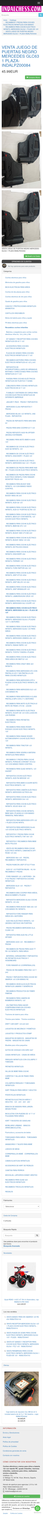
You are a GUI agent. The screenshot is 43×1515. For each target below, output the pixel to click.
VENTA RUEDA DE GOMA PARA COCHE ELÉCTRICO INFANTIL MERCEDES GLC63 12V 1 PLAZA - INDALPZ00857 (22, 1335)
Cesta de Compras (10, 1215)
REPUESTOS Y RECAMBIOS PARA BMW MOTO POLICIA (20, 842)
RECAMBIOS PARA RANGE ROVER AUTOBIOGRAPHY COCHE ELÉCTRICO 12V (20, 738)
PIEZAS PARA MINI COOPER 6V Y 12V (20, 428)
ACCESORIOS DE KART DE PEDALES (19, 1165)
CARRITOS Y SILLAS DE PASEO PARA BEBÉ (19, 1077)
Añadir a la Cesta (33, 256)
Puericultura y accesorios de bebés (18, 1132)
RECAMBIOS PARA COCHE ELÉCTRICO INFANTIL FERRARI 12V (20, 560)
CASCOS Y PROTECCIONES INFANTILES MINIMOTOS (20, 307)
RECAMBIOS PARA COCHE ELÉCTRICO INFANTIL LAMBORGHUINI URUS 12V (20, 595)
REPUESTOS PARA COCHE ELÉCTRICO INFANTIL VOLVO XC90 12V (20, 805)
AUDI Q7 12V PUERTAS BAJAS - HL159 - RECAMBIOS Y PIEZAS (20, 870)
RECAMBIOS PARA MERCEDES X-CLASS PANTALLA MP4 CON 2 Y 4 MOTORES (21, 697)
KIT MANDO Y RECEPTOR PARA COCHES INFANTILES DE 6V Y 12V (21, 340)
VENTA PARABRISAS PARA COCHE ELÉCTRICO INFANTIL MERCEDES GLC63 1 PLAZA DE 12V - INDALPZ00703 (22, 1353)
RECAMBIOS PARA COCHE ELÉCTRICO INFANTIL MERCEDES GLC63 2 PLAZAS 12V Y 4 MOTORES (20, 619)
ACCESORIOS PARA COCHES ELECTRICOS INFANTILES (17, 347)
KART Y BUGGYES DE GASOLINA (17, 1121)
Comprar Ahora (34, 77)
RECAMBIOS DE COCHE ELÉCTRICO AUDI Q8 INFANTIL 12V (19, 447)
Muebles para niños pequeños (16, 1045)
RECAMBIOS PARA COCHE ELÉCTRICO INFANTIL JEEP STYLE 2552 (20, 574)
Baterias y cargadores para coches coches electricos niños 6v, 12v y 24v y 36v (21, 333)
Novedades (8, 1253)
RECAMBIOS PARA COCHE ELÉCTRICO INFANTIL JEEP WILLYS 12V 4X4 (20, 581)
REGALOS (9, 1191)
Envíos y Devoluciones (11, 1433)
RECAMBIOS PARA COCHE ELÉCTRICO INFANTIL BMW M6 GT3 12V (20, 524)
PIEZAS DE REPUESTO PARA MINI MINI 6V (20, 422)
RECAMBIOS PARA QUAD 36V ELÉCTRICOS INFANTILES (16, 1181)
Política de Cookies (10, 1446)
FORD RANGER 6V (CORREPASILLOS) (20, 965)
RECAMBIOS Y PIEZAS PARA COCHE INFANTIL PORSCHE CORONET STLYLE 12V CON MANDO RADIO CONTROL (20, 761)
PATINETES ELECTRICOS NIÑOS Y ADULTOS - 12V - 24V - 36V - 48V (18, 1100)
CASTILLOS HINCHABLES (15, 313)
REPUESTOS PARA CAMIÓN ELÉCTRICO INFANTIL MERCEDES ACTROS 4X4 (21, 791)
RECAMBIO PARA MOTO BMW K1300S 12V (20, 440)
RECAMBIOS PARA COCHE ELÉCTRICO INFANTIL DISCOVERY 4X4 (20, 553)
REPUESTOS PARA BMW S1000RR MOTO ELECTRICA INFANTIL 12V (21, 784)
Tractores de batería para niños (16, 1014)
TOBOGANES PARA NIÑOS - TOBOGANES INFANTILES (21, 1138)
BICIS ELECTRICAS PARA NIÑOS (17, 287)
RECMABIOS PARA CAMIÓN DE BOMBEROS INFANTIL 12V (17, 999)
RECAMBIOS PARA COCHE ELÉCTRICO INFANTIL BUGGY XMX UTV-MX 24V (20, 532)
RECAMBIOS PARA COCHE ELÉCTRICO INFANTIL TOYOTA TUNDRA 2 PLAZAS (20, 651)
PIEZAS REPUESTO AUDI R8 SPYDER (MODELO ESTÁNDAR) (20, 433)
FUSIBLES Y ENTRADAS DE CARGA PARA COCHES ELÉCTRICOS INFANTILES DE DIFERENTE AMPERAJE (21, 395)
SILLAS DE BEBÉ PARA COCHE (17, 1071)
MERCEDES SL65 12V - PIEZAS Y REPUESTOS (18, 887)
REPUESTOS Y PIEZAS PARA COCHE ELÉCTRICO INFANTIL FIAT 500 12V (19, 835)
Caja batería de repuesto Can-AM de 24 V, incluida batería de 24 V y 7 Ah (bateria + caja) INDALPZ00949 (21, 1414)
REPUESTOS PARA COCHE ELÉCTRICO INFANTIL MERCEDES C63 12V (20, 798)
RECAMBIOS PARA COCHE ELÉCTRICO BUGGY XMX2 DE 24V (20, 494)
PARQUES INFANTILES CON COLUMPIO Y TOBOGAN (21, 1060)
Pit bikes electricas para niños (16, 323)
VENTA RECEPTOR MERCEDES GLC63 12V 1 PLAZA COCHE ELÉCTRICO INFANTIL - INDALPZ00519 (22, 1326)
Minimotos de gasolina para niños (17, 282)
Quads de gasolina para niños (16, 301)
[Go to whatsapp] (37, 1508)
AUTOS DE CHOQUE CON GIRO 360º (19, 1050)
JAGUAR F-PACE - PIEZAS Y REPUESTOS (21, 402)
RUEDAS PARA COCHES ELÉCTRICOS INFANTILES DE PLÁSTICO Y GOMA (20, 379)
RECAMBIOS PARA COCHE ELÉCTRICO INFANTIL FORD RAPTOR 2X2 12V (20, 567)
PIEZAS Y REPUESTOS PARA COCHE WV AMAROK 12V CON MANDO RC (21, 978)
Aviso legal (7, 1437)
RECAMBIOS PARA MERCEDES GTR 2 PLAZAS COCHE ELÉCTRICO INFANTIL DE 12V (21, 682)
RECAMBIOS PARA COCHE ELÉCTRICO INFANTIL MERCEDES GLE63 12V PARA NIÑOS (20, 628)
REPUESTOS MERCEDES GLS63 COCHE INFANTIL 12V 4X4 (21, 901)
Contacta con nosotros (11, 1455)
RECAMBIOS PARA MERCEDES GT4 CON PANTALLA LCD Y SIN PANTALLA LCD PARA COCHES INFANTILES (21, 673)
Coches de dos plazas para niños (17, 292)
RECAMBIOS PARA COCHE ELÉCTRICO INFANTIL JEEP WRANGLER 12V (20, 588)
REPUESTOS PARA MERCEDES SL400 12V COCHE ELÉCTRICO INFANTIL (20, 828)
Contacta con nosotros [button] (22, 1496)
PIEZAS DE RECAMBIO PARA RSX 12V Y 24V (20, 971)
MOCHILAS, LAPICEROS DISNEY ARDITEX (21, 1175)
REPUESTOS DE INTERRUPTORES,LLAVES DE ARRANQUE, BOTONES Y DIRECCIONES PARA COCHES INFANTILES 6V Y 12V (21, 370)
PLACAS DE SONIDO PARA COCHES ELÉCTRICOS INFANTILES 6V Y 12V (19, 354)
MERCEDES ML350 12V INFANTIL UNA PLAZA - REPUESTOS (20, 415)
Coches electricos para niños (15, 277)
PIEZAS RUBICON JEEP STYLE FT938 (20, 864)
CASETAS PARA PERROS (14, 1170)
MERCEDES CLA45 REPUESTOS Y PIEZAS (18, 408)
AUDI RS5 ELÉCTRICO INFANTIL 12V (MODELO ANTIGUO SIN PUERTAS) (19, 922)
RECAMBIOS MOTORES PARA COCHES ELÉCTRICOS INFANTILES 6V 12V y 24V (20, 361)
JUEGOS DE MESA (12, 1149)
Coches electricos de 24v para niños (18, 296)
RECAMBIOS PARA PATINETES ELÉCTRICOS (17, 721)
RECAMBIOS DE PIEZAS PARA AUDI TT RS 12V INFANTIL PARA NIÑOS (20, 950)
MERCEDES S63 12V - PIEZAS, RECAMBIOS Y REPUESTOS (17, 858)
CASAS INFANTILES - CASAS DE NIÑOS (20, 1055)
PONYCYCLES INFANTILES (15, 1095)
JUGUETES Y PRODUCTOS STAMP (18, 1033)
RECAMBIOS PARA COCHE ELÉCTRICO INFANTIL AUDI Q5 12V (20, 501)
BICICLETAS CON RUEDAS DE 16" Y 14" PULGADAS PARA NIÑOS (20, 1114)
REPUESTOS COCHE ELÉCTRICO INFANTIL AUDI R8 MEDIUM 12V (18, 777)
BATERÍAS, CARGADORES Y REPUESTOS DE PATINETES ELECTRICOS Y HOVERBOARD (21, 958)
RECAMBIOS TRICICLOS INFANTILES (19, 1187)
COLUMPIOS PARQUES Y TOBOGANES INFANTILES (20, 1084)
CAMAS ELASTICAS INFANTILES (17, 1161)
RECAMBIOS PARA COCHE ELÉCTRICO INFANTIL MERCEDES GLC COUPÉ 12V (20, 602)
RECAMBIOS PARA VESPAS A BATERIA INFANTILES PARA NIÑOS (20, 753)
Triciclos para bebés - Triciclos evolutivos (20, 1019)
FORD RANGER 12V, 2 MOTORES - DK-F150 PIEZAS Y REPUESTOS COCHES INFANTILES (20, 878)
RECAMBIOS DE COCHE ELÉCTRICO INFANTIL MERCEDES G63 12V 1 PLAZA (20, 461)
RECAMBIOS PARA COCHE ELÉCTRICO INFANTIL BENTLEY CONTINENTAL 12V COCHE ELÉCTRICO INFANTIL (20, 516)
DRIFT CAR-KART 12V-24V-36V (17, 1024)
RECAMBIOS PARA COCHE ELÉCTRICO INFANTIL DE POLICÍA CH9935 (20, 546)
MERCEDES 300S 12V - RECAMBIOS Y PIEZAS (20, 943)
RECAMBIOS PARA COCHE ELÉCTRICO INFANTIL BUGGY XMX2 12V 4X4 (20, 539)
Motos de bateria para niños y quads (18, 318)
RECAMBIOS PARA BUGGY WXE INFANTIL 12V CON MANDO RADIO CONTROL (18, 486)
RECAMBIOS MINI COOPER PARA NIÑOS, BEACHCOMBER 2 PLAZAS (21, 894)
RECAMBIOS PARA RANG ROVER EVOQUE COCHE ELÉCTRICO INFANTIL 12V (20, 729)
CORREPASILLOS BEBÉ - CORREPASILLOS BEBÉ (21, 1155)
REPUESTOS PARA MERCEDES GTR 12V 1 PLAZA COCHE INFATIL (21, 821)
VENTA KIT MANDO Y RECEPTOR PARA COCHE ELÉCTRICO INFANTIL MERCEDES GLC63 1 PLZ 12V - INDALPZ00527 (22, 1344)
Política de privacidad (10, 1442)
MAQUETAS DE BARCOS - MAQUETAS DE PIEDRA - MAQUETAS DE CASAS (21, 1039)
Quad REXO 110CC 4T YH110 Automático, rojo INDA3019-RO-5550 (21, 1300)
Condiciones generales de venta (14, 1451)
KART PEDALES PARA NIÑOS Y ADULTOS (20, 1090)
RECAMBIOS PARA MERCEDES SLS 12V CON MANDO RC (20, 690)
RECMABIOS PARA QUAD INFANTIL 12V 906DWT (20, 770)
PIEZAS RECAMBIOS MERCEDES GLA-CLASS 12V (20, 929)
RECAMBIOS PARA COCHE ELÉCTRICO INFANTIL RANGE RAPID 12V (20, 644)
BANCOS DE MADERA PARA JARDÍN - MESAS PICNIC (19, 1107)
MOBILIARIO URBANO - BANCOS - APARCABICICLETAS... (18, 1126)
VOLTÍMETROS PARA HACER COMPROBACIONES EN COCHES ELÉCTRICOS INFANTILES (18, 1007)
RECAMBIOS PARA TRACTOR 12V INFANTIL (18, 746)
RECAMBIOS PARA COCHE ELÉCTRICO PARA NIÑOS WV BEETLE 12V (20, 658)
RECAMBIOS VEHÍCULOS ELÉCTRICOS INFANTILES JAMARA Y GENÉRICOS (20, 985)
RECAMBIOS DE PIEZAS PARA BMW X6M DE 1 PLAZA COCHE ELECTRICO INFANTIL (21, 469)
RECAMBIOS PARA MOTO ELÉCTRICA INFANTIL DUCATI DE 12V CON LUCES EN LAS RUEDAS (21, 712)
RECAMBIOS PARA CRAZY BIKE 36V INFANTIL (19, 665)
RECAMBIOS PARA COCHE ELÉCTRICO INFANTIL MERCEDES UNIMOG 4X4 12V (20, 637)
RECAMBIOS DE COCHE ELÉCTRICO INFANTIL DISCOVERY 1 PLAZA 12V (19, 454)
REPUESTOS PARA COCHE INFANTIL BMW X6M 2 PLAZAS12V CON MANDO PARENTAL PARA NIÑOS (19, 813)
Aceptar (5, 1513)
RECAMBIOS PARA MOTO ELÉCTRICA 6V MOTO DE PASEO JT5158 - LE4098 (21, 704)
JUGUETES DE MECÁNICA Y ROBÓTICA (20, 1029)
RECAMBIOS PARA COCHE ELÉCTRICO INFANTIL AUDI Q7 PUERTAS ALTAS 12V (20, 508)
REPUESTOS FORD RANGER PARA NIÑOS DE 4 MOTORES (19, 915)
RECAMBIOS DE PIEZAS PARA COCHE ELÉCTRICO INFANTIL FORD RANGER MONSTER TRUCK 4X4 (20, 477)
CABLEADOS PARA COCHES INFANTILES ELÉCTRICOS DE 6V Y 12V (21, 386)
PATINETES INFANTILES (14, 1066)
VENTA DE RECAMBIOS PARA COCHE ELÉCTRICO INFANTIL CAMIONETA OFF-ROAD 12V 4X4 (20, 850)
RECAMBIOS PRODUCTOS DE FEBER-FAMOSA (20, 992)
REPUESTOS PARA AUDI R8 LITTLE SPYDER (19, 936)
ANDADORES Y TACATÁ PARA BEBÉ (18, 1144)
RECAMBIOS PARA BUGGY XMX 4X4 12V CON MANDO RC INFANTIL (21, 908)
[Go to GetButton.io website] (37, 1512)
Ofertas (6, 1365)
